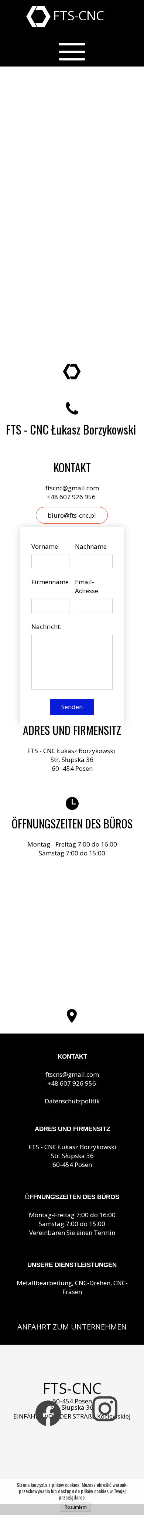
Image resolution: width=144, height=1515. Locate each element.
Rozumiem (76, 1507)
